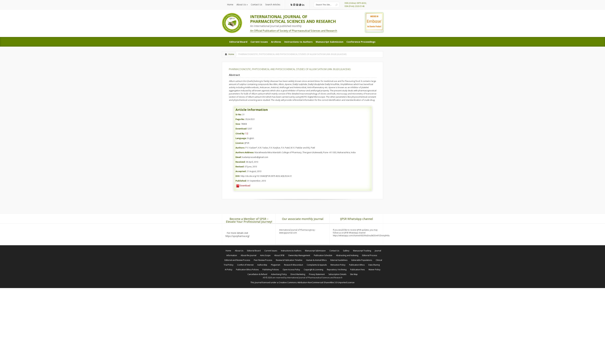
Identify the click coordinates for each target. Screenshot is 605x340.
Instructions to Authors (291, 250)
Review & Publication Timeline (289, 260)
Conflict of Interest (245, 265)
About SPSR (279, 255)
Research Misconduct (293, 265)
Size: (238, 123)
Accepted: (241, 171)
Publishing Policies (270, 269)
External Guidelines (338, 260)
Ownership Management (299, 255)
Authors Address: (245, 152)
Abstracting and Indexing (347, 255)
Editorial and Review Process (237, 260)
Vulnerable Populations (361, 260)
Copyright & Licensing (313, 269)
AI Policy (228, 269)
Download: (241, 128)
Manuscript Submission (315, 250)
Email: (239, 157)
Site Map (354, 274)
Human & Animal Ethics (316, 260)
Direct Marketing (298, 274)
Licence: (240, 143)
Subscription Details (337, 274)
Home (231, 54)
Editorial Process (369, 255)
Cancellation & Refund (257, 274)
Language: (241, 138)
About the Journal (248, 255)
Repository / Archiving (336, 269)
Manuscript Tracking (362, 250)
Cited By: (240, 133)
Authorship (262, 265)
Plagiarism (275, 265)
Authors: (240, 147)
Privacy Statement (317, 274)
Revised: (240, 166)
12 (246, 133)
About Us (239, 250)
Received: (240, 161)
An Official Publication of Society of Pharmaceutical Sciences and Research (293, 30)
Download (244, 185)
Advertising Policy (279, 274)
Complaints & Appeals (317, 265)
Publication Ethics (357, 265)
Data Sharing (374, 265)
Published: (241, 180)
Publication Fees (357, 269)
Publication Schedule (323, 255)
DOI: (238, 176)
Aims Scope (265, 255)
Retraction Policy (338, 265)
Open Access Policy (291, 269)
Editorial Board (254, 250)
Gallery (346, 250)
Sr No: (239, 114)
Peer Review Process (263, 260)
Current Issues (270, 250)
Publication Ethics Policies (247, 269)
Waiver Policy (374, 269)
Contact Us (334, 250)
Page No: (240, 119)
